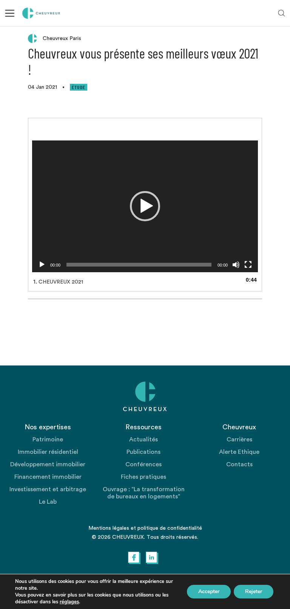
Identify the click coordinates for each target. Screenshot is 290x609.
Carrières (239, 439)
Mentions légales (108, 528)
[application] (145, 206)
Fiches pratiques (143, 477)
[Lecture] (42, 264)
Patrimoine (47, 439)
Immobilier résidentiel (48, 452)
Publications (143, 452)
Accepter (208, 591)
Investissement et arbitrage (47, 489)
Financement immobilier (48, 477)
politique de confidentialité (169, 528)
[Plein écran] (248, 264)
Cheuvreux (41, 13)
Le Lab (48, 502)
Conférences (143, 464)
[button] (145, 206)
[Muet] (236, 264)
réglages (69, 601)
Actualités (143, 439)
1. (58, 282)
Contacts (239, 464)
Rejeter (253, 591)
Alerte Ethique (239, 452)
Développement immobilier (47, 464)
